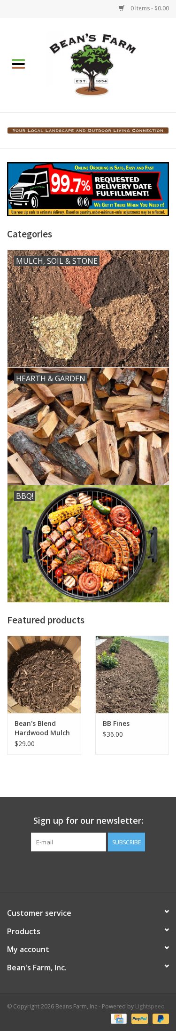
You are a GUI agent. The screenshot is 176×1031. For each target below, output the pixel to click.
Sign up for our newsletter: (88, 821)
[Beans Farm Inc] (106, 64)
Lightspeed (150, 1006)
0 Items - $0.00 (149, 8)
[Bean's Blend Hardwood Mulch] (44, 674)
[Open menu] (18, 63)
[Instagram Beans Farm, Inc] (96, 870)
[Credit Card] (117, 1018)
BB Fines (116, 723)
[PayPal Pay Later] (159, 1018)
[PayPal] (138, 1018)
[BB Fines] (132, 674)
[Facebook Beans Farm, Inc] (79, 870)
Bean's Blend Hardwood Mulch (42, 728)
